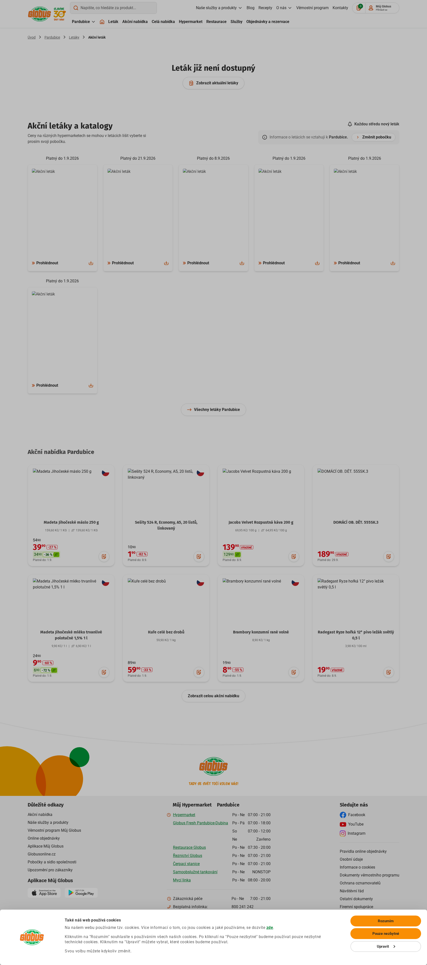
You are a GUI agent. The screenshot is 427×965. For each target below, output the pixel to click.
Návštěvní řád (352, 891)
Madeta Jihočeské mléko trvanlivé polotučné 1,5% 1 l (71, 635)
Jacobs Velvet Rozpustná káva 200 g (261, 522)
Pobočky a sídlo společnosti (52, 862)
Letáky (74, 37)
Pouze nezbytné (385, 933)
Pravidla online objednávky (363, 851)
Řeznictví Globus (187, 855)
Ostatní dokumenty (356, 899)
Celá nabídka (163, 21)
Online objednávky (44, 838)
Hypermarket (190, 21)
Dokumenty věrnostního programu (369, 875)
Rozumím (386, 921)
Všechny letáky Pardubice (217, 409)
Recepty (265, 7)
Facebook (356, 814)
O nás (281, 7)
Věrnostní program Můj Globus (54, 830)
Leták (113, 21)
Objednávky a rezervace (267, 21)
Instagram (356, 833)
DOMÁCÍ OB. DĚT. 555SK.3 (355, 522)
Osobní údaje (351, 859)
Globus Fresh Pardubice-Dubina (200, 823)
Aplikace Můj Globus (46, 846)
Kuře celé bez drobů (166, 632)
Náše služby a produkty (48, 822)
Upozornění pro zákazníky (50, 870)
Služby (236, 21)
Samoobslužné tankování (195, 872)
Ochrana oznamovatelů (360, 883)
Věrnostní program (312, 7)
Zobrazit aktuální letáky (217, 83)
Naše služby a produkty (216, 7)
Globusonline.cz (42, 854)
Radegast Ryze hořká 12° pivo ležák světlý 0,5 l (356, 635)
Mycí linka (182, 880)
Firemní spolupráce (356, 906)
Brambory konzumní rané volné (261, 632)
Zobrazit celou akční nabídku (213, 696)
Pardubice (81, 21)
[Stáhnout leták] (91, 263)
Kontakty (340, 7)
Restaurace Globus (189, 847)
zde (269, 927)
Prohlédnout (47, 263)
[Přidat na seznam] (104, 556)
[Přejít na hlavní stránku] (39, 14)
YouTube (355, 824)
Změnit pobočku (376, 137)
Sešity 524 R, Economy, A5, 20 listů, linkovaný (166, 525)
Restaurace (216, 21)
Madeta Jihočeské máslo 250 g (71, 522)
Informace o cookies (357, 867)
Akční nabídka (135, 21)
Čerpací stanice (186, 863)
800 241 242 (243, 906)
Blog (251, 7)
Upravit (383, 946)
